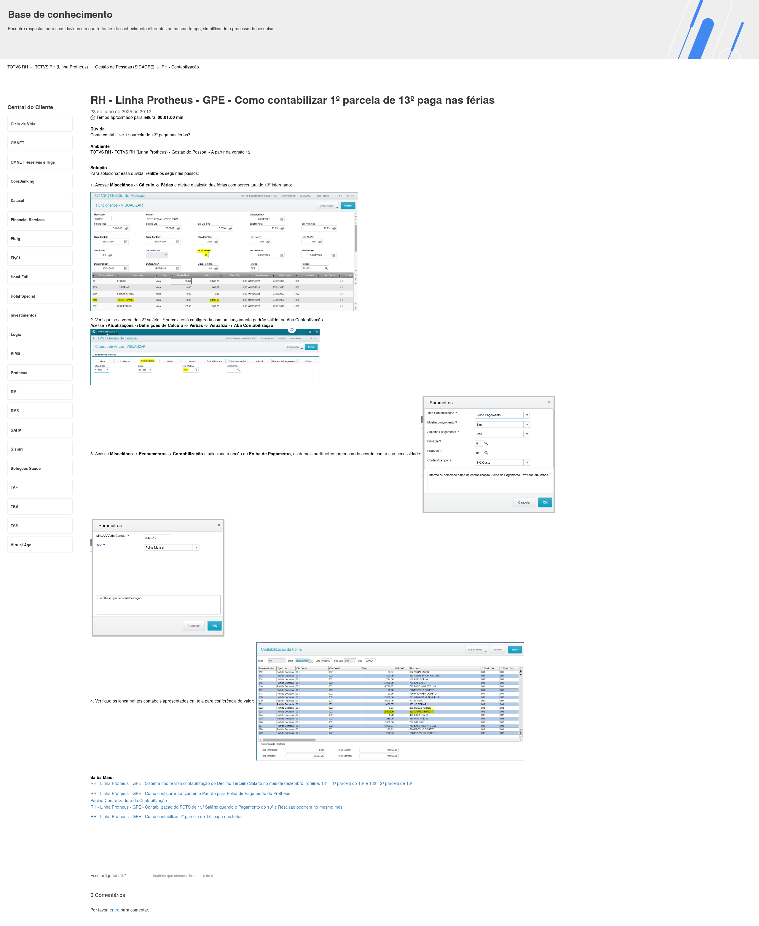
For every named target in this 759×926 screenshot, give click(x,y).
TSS (14, 526)
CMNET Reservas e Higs (33, 162)
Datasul (17, 200)
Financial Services (27, 219)
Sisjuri (17, 449)
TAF (14, 487)
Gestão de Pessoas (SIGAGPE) (124, 67)
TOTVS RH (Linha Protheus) (61, 67)
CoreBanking (22, 181)
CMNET (17, 143)
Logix (16, 334)
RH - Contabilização (180, 67)
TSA (14, 506)
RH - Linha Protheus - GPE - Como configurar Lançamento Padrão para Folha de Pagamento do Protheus (190, 793)
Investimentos (23, 315)
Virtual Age (21, 544)
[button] (133, 875)
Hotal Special (23, 296)
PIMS (15, 353)
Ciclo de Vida (23, 124)
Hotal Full (19, 277)
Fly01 (15, 258)
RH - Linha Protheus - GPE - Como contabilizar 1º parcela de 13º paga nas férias (166, 816)
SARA (16, 430)
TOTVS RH (17, 67)
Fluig (15, 238)
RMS (15, 410)
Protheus (19, 372)
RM (14, 392)
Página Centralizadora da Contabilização (128, 800)
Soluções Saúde (26, 468)
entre (114, 910)
